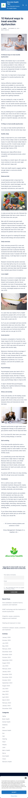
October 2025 (6, 640)
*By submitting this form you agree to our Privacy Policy (14, 588)
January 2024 (6, 671)
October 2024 (6, 657)
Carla (5, 28)
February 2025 (6, 649)
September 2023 (7, 683)
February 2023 (6, 703)
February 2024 (6, 668)
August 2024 (6, 663)
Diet (3, 727)
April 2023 (5, 697)
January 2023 (6, 705)
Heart (4, 742)
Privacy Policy (14, 795)
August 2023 (6, 685)
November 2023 (7, 677)
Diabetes (5, 724)
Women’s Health (7, 761)
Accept (14, 792)
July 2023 (5, 688)
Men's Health (5, 30)
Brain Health (5, 719)
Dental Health (6, 722)
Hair (3, 736)
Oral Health (5, 756)
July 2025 (5, 643)
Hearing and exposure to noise (11, 623)
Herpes (4, 744)
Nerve (4, 753)
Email (5, 581)
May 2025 (5, 646)
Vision (4, 759)
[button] (25, 778)
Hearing (4, 739)
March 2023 (5, 700)
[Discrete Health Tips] (3, 5)
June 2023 (5, 691)
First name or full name (10, 574)
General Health (6, 730)
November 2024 (7, 654)
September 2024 (7, 660)
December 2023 (7, 674)
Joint (3, 747)
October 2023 (6, 680)
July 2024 (5, 666)
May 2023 (5, 694)
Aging (4, 716)
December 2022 (7, 708)
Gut (3, 733)
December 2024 (7, 651)
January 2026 (6, 637)
